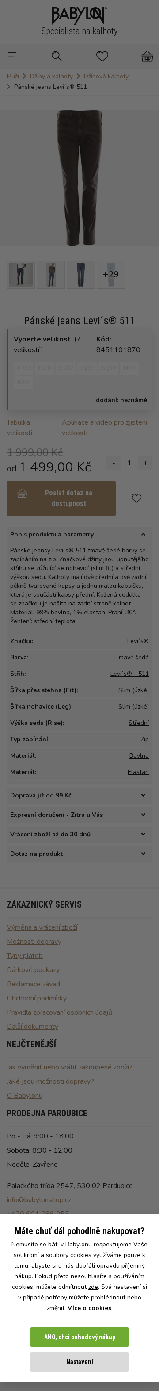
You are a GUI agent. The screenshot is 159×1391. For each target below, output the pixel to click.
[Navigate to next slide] (148, 177)
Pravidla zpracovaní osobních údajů (59, 1012)
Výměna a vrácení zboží (42, 927)
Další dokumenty (32, 1026)
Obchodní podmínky (37, 998)
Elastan (138, 772)
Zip (144, 739)
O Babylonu (24, 1095)
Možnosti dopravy (34, 941)
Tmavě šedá (132, 657)
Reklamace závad (33, 984)
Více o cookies (89, 1308)
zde (93, 1287)
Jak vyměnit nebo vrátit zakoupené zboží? (69, 1067)
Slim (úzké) (133, 690)
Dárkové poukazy (33, 970)
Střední (139, 723)
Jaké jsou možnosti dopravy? (50, 1081)
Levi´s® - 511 (129, 674)
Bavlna (139, 755)
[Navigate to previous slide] (11, 177)
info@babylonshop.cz (39, 1200)
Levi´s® (138, 641)
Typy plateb (25, 956)
